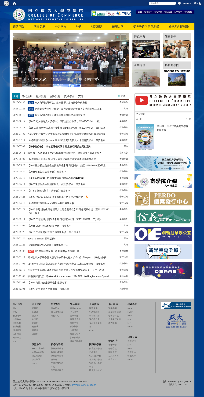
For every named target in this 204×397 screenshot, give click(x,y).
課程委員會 (94, 319)
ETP (129, 322)
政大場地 (112, 322)
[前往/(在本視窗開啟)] (48, 14)
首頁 (140, 11)
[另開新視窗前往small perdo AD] (163, 198)
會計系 (35, 315)
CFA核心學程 (95, 355)
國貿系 (35, 308)
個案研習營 (37, 355)
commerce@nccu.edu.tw (83, 384)
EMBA (130, 311)
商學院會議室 (114, 311)
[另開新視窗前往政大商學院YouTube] (163, 101)
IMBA (129, 315)
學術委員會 (94, 315)
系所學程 (60, 26)
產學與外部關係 (179, 26)
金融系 (35, 311)
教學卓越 (112, 348)
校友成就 (112, 359)
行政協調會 (94, 311)
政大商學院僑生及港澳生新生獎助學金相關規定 (60, 115)
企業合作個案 (38, 352)
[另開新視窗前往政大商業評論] (176, 320)
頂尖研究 (55, 308)
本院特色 (17, 319)
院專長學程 (95, 344)
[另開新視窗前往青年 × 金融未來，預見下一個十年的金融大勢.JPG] (71, 62)
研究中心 (55, 315)
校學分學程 (57, 344)
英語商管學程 (57, 348)
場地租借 (188, 11)
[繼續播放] (117, 37)
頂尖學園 (112, 308)
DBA (129, 319)
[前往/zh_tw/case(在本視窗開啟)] (177, 45)
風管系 (35, 333)
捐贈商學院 (75, 337)
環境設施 (17, 330)
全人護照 (74, 311)
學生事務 (75, 304)
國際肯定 (112, 352)
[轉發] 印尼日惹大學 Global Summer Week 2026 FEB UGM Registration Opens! (68, 276)
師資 (79, 26)
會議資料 (17, 326)
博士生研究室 (114, 319)
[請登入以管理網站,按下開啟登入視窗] (6, 3)
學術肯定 (112, 344)
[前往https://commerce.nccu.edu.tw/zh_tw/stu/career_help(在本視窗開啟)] (177, 74)
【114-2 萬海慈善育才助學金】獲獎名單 (49, 190)
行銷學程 (93, 352)
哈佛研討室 (113, 315)
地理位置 (168, 11)
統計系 (35, 319)
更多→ (124, 96)
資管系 (35, 326)
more (15, 341)
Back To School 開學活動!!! (42, 238)
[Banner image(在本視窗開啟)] (163, 234)
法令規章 (178, 11)
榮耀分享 (118, 26)
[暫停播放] (123, 37)
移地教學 (131, 355)
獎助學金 (74, 315)
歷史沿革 (17, 315)
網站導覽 (158, 11)
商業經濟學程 (95, 348)
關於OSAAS (75, 308)
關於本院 (18, 26)
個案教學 (36, 344)
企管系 (35, 322)
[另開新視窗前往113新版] (163, 180)
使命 (15, 311)
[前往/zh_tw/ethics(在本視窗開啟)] (146, 74)
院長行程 (17, 322)
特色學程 (132, 304)
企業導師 (74, 330)
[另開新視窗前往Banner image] (163, 216)
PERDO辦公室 (38, 348)
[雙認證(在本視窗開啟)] (163, 163)
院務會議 (93, 308)
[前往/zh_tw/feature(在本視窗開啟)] (146, 45)
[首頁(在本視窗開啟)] (14, 3)
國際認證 (131, 341)
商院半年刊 (75, 322)
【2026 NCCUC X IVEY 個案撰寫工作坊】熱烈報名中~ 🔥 (58, 196)
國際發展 (39, 26)
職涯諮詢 (74, 326)
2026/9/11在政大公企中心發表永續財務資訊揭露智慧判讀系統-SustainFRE (67, 134)
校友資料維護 (76, 341)
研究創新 (97, 26)
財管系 (35, 330)
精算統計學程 (95, 359)
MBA (129, 308)
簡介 (15, 308)
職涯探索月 (75, 333)
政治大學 (148, 11)
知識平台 (17, 337)
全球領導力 (113, 355)
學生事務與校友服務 (146, 26)
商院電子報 (75, 319)
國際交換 (131, 352)
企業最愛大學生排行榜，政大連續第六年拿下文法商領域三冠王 (68, 108)
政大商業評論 (57, 311)
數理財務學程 (57, 352)
